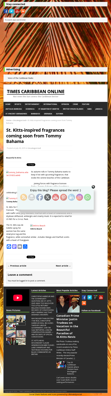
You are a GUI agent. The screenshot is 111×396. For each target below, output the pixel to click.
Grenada (48, 114)
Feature (85, 104)
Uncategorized (34, 148)
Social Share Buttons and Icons (43, 394)
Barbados (35, 114)
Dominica (30, 109)
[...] (74, 358)
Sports (17, 104)
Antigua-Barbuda (14, 109)
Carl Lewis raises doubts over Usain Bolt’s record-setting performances (66, 379)
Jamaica (98, 109)
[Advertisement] (55, 45)
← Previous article (17, 265)
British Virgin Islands (73, 109)
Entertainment (32, 104)
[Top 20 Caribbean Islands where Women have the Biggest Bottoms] (61, 367)
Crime (75, 104)
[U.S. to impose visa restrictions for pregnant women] (11, 336)
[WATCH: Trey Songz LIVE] (21, 328)
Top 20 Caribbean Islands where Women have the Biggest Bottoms (73, 368)
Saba (89, 109)
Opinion (65, 104)
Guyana (59, 114)
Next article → (63, 265)
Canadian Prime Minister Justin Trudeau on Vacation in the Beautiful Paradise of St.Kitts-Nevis (67, 326)
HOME (7, 104)
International (50, 104)
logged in (23, 280)
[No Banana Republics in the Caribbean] (21, 336)
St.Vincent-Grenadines (16, 114)
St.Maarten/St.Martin (48, 109)
